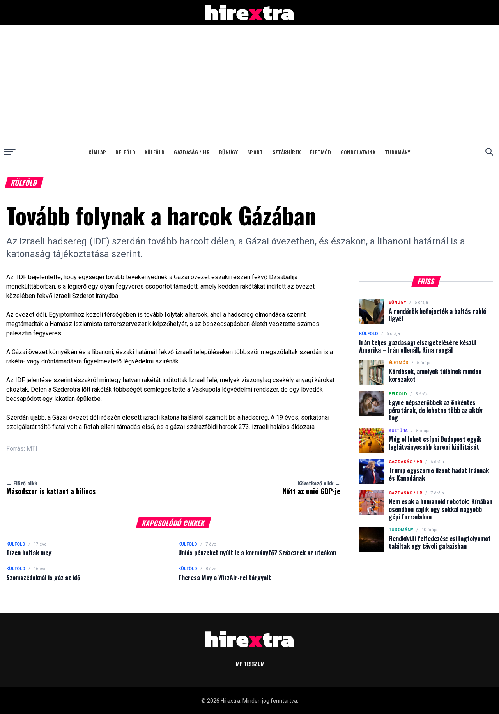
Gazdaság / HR (192, 152)
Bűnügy (228, 152)
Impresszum (249, 663)
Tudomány (398, 152)
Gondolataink (358, 152)
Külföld (155, 152)
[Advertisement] (249, 83)
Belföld (125, 152)
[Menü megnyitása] (9, 151)
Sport (255, 152)
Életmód (320, 152)
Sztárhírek (287, 152)
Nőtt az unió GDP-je (311, 487)
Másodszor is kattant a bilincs (51, 487)
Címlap (97, 152)
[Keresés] (489, 151)
